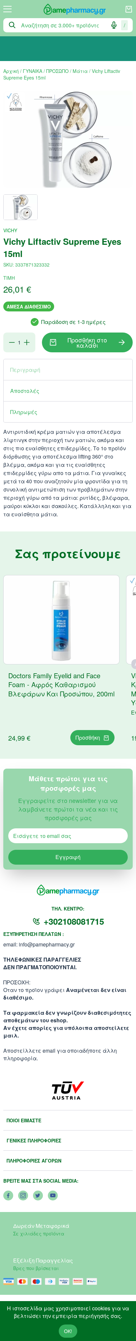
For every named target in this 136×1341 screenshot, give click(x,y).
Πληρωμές (23, 412)
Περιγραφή (25, 369)
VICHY (10, 230)
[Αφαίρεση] (12, 342)
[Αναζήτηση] (12, 25)
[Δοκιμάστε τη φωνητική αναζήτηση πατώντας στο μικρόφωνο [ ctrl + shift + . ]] (114, 25)
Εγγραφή (68, 857)
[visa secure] (66, 1281)
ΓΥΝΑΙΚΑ (32, 71)
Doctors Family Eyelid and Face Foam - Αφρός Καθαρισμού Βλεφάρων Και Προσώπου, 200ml (61, 684)
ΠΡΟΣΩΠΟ (57, 71)
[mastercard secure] (79, 1281)
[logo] (68, 9)
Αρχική (11, 71)
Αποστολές (24, 391)
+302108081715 (74, 921)
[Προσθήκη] (26, 342)
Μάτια (80, 71)
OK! (68, 1331)
